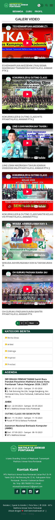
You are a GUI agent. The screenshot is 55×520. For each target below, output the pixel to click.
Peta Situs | (34, 505)
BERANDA (18, 11)
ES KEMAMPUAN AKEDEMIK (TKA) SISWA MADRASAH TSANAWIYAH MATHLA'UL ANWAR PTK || (27, 68)
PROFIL (39, 11)
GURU (29, 11)
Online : (24, 514)
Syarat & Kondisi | (20, 505)
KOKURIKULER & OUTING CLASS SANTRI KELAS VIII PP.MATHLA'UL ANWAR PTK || (27, 215)
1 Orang (27, 514)
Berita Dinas (13, 337)
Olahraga (11, 351)
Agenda (11, 372)
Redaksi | (7, 505)
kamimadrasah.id (36, 510)
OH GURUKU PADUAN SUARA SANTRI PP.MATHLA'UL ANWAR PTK (22, 312)
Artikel (10, 344)
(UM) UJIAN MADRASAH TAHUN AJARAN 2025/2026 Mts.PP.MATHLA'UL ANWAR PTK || (26, 166)
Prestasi (11, 364)
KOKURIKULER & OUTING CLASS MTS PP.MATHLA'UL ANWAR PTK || (22, 118)
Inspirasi (11, 357)
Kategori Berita (17, 331)
